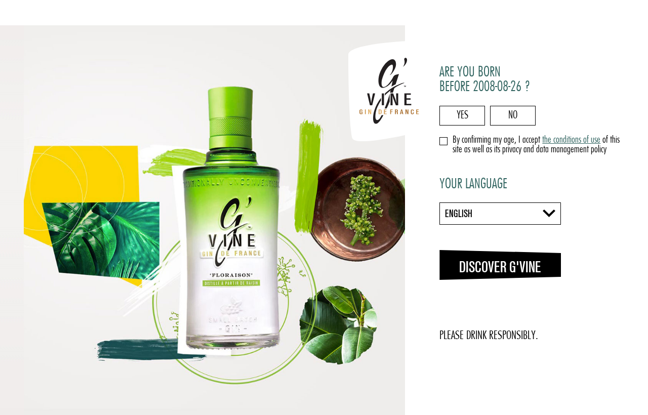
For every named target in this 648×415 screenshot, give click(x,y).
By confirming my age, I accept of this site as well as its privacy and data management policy (536, 145)
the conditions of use (571, 140)
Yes (462, 115)
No (512, 115)
